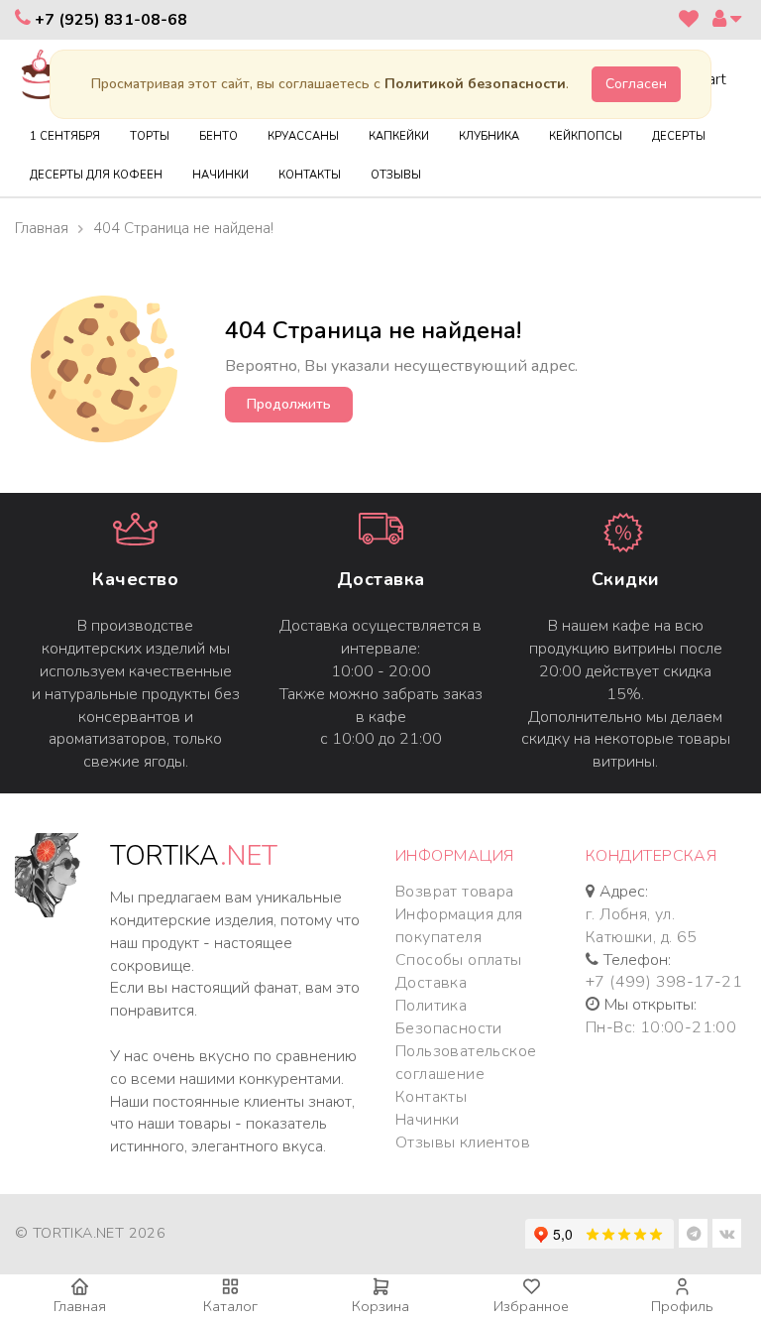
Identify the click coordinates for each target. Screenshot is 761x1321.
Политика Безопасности (448, 1017)
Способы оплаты (458, 960)
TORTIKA (193, 856)
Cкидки (626, 579)
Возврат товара (454, 891)
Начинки (427, 1120)
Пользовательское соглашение (465, 1062)
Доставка (381, 579)
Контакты (431, 1097)
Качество (135, 579)
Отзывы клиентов (462, 1142)
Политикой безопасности (475, 83)
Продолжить (289, 404)
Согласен (636, 83)
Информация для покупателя (459, 925)
